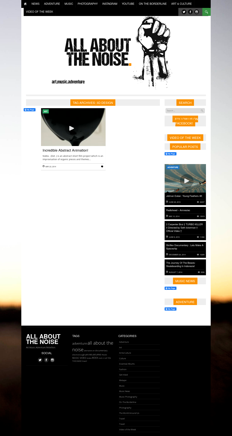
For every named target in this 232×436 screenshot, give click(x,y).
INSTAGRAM (109, 4)
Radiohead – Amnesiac (178, 210)
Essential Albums (127, 363)
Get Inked (123, 374)
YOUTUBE (128, 4)
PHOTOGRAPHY (88, 4)
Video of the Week (127, 429)
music (104, 354)
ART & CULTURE (181, 4)
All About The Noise (43, 339)
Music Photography (128, 396)
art (93, 350)
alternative (88, 351)
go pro (85, 354)
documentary (101, 350)
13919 (202, 216)
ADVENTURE (52, 4)
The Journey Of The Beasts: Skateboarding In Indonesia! (180, 264)
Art (46, 111)
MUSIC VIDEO (79, 357)
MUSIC (69, 4)
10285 (202, 254)
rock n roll (102, 358)
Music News (124, 391)
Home (25, 4)
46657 (202, 202)
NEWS (35, 4)
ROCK (95, 357)
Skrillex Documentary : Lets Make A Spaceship (184, 246)
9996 (203, 272)
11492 (202, 237)
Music (122, 385)
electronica (77, 354)
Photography (125, 407)
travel (84, 361)
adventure (79, 343)
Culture (122, 358)
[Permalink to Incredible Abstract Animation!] (73, 137)
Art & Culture (125, 352)
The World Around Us (129, 413)
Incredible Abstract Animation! (65, 150)
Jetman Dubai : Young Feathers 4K (184, 195)
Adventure (172, 167)
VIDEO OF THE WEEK (39, 11)
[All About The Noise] (116, 51)
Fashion (123, 369)
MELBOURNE (95, 354)
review (89, 358)
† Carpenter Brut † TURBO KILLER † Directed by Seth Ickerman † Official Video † (184, 227)
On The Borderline (127, 402)
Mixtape (122, 380)
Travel (122, 418)
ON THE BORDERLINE (153, 4)
